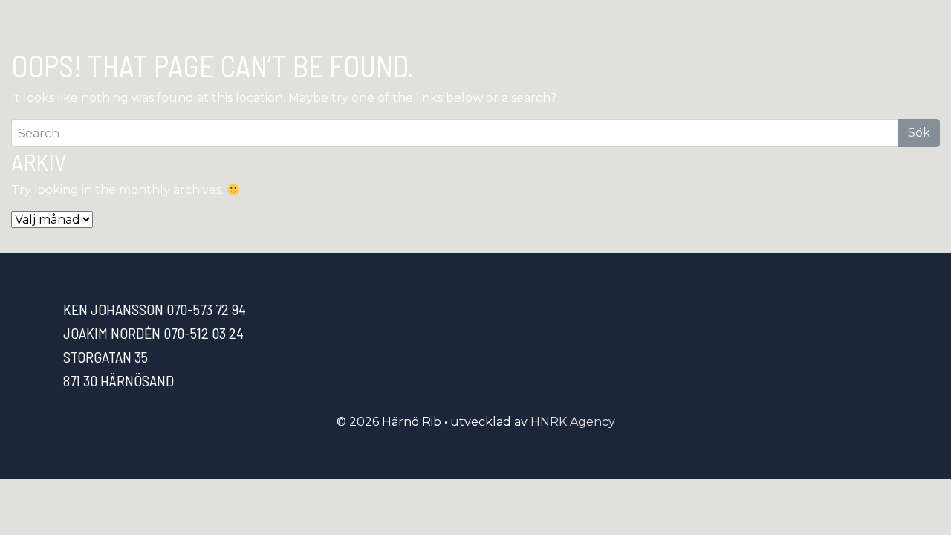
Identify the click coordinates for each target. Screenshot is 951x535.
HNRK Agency (572, 422)
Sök (919, 133)
